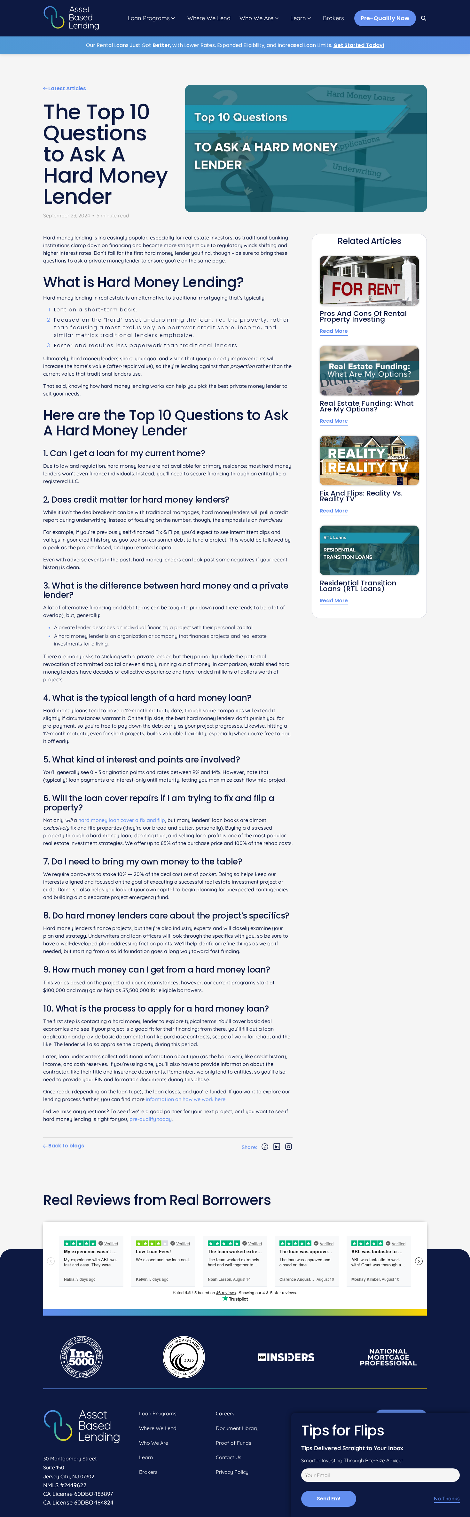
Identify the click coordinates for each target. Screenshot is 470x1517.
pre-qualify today (150, 1119)
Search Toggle (424, 18)
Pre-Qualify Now (385, 18)
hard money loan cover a (109, 820)
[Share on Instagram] (289, 1147)
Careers (225, 1413)
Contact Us (228, 1457)
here (220, 1099)
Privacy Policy (232, 1472)
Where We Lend (209, 18)
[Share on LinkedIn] (277, 1147)
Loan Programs (149, 18)
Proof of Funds (233, 1443)
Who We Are (256, 18)
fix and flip (152, 820)
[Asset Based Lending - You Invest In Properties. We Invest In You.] (71, 18)
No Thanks (447, 1499)
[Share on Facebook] (265, 1147)
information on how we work (180, 1099)
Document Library (237, 1428)
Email (306, 1476)
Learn (298, 18)
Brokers (333, 18)
